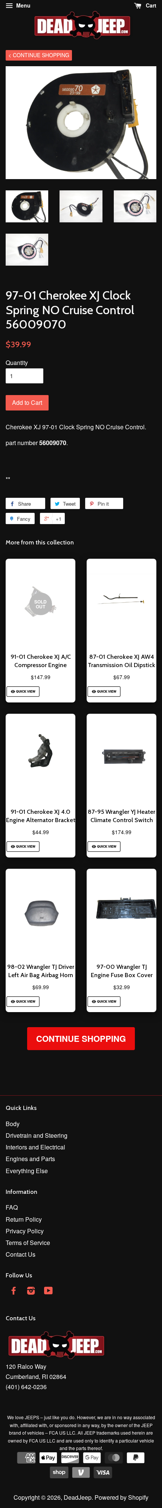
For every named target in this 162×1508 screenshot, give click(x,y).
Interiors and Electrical (35, 1147)
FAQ (12, 1207)
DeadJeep (78, 1497)
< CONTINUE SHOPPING (38, 55)
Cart (150, 5)
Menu (23, 5)
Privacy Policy (25, 1231)
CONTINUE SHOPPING (81, 1038)
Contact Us (20, 1254)
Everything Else (27, 1170)
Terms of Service (28, 1242)
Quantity (17, 362)
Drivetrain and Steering (36, 1135)
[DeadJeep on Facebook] (13, 1291)
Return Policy (24, 1219)
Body (13, 1123)
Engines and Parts (30, 1158)
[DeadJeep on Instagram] (31, 1291)
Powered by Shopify (121, 1497)
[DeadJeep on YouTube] (48, 1291)
